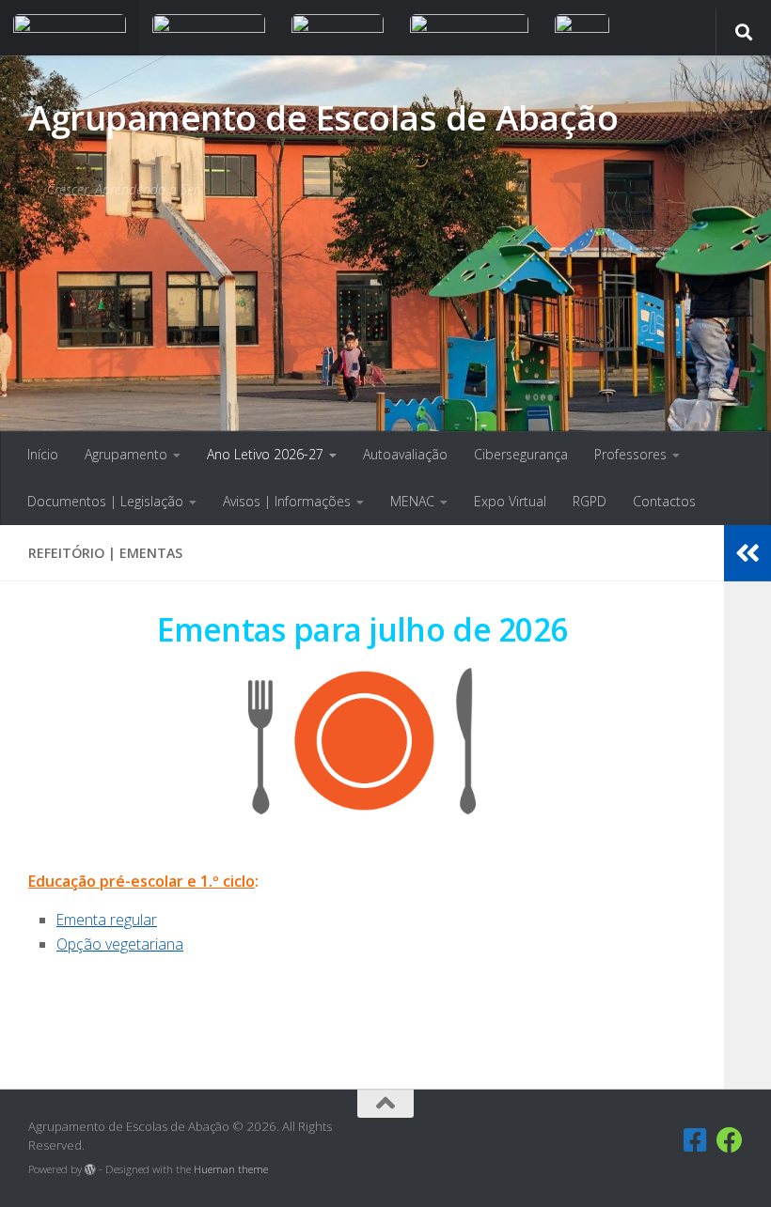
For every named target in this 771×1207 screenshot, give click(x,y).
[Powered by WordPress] (90, 1169)
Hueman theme (231, 1169)
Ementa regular (106, 919)
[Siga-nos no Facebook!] (696, 1140)
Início (42, 454)
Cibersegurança (521, 454)
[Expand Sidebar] (747, 553)
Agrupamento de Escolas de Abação (323, 117)
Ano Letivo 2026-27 (265, 454)
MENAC (412, 501)
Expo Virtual (510, 501)
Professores (630, 454)
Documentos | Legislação (105, 501)
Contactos (664, 501)
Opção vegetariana (119, 944)
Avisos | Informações (287, 501)
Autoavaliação (405, 454)
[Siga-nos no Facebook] (729, 1140)
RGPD (589, 501)
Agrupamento (126, 454)
